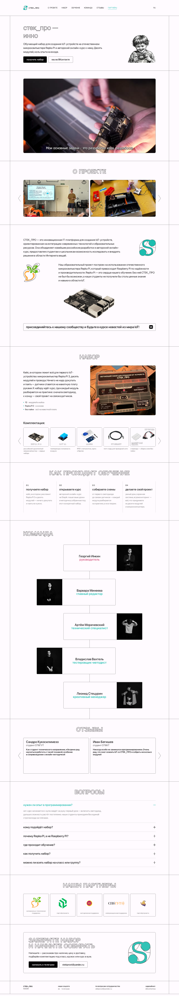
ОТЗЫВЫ (100, 8)
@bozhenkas (150, 989)
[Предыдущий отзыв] (19, 755)
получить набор (35, 59)
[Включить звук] (150, 148)
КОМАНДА (88, 8)
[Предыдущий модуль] (19, 441)
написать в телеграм (43, 964)
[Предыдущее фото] (19, 198)
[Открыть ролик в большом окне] (89, 116)
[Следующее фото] (159, 198)
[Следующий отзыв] (159, 755)
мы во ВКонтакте (61, 59)
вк (59, 989)
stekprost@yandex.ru (73, 964)
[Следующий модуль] (159, 441)
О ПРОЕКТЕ (52, 8)
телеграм (65, 989)
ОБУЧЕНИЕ (75, 8)
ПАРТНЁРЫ (112, 8)
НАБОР (64, 8)
